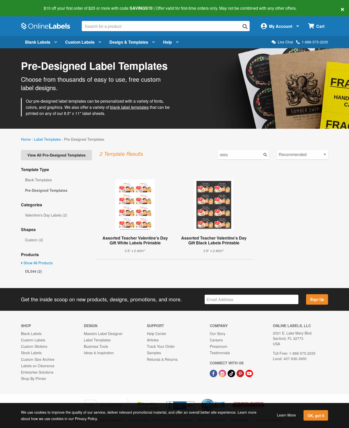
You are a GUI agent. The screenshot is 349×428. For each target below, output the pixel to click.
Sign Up (317, 299)
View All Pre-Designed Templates (56, 155)
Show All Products (37, 262)
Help (167, 42)
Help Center (156, 333)
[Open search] (245, 26)
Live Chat (285, 42)
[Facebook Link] (214, 372)
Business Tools (96, 346)
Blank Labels (37, 42)
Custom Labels (80, 42)
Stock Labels (31, 352)
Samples (154, 352)
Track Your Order (161, 346)
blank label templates (129, 107)
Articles (153, 339)
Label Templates (47, 139)
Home (26, 139)
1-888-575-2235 (315, 41)
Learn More (286, 415)
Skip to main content (18, 4)
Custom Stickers (34, 346)
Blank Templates (38, 179)
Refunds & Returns (162, 359)
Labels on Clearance (37, 365)
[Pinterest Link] (241, 372)
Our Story (217, 333)
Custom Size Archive (37, 359)
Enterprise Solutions (37, 372)
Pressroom (218, 346)
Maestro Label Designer (103, 333)
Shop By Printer (33, 378)
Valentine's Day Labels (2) (46, 215)
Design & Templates (128, 42)
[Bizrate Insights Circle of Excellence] (223, 398)
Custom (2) (34, 239)
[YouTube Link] (249, 372)
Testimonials (220, 352)
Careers (216, 339)
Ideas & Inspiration (99, 352)
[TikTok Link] (232, 372)
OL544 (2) (33, 271)
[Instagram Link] (223, 372)
